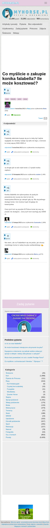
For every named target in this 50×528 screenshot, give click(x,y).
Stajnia (8, 397)
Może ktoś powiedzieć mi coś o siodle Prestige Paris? (24, 357)
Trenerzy (9, 410)
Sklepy (16, 33)
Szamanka (37, 222)
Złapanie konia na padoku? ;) (13, 311)
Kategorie (10, 370)
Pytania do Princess (13, 378)
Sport (8, 424)
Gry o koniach (11, 435)
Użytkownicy (8, 29)
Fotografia (9, 432)
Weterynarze (10, 408)
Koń (7, 376)
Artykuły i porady (9, 24)
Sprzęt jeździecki (12, 400)
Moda (8, 405)
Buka (45, 108)
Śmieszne (6, 33)
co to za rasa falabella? (13, 343)
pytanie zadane (9, 108)
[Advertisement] (24, 53)
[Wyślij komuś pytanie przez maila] (45, 118)
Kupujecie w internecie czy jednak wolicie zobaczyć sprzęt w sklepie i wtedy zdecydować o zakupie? (23, 352)
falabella (13, 99)
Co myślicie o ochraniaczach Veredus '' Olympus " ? (24, 361)
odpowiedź (8, 147)
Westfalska (11, 392)
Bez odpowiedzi (35, 24)
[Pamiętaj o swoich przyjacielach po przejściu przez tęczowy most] (25, 512)
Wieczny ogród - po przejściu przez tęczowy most (26, 522)
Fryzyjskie (10, 389)
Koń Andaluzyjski (13, 384)
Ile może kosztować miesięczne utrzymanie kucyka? (24, 347)
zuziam (38, 174)
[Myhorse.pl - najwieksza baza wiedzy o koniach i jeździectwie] (25, 13)
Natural (8, 429)
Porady (8, 437)
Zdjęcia (43, 29)
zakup (25, 99)
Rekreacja (9, 427)
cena (7, 99)
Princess (33, 29)
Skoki (8, 413)
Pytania (23, 24)
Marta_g (36, 254)
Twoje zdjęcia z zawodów (35, 524)
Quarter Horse (12, 394)
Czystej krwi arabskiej (15, 386)
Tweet (40, 118)
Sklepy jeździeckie (12, 402)
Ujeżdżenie (10, 418)
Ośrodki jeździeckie (13, 421)
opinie (19, 99)
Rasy (29, 108)
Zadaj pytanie (22, 29)
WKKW (8, 416)
